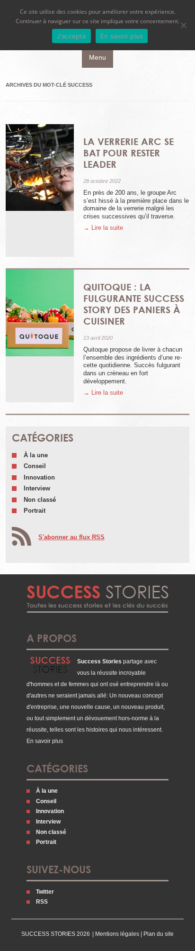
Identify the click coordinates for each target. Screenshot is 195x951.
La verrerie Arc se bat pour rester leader (128, 153)
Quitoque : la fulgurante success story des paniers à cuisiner (133, 303)
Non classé (40, 499)
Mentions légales (117, 934)
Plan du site (158, 934)
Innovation (39, 477)
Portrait (34, 510)
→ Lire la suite (103, 227)
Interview (37, 488)
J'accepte (71, 36)
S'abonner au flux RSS (71, 537)
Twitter (45, 891)
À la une (36, 455)
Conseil (35, 466)
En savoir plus (45, 741)
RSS (42, 901)
